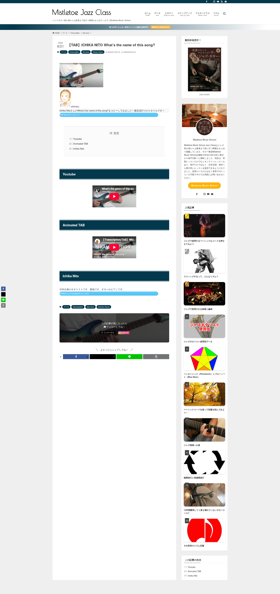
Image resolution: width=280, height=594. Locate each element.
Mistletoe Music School (204, 185)
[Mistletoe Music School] (81, 12)
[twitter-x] (210, 1)
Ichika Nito (78, 148)
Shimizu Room (98, 52)
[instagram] (214, 1)
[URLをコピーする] (156, 356)
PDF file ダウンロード (70, 114)
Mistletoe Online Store (160, 27)
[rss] (222, 1)
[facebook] (207, 1)
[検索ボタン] (224, 13)
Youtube (77, 139)
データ (63, 52)
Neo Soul (86, 52)
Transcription (74, 52)
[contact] (226, 1)
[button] (76, 356)
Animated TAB (80, 143)
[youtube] (218, 1)
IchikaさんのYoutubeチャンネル (74, 293)
